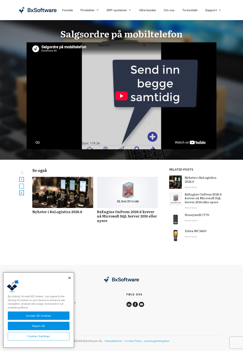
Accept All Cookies (38, 315)
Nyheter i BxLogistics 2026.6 (62, 202)
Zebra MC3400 (195, 230)
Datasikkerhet (113, 341)
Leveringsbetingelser (157, 341)
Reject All (38, 325)
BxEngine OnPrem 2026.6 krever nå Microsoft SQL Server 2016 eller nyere (127, 202)
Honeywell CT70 (197, 214)
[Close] (69, 278)
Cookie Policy (133, 341)
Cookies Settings (39, 336)
